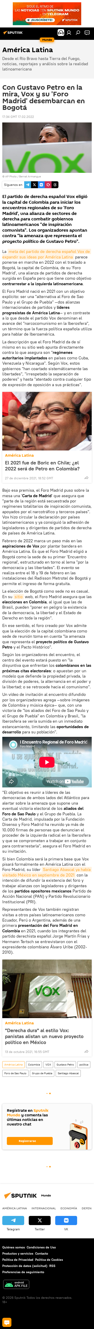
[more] (86, 477)
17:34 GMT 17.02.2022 (18, 117)
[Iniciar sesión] (68, 32)
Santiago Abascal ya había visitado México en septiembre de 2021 (47, 872)
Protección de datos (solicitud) (24, 1266)
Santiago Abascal (68, 1073)
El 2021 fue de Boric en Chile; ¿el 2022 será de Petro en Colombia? (42, 466)
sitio (19, 596)
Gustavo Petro (65, 1064)
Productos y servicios (17, 1253)
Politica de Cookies (49, 1260)
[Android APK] (16, 1285)
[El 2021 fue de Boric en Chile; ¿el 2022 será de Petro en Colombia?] (47, 421)
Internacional (43, 1208)
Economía (68, 1208)
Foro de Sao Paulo (15, 1073)
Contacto (41, 1253)
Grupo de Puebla (42, 1073)
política (83, 1064)
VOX (48, 1064)
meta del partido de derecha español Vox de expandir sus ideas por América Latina (46, 254)
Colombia (34, 1064)
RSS (52, 1266)
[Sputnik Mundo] (13, 34)
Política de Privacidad (17, 1260)
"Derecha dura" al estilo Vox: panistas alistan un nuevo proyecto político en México (44, 1036)
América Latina (19, 455)
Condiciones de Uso (41, 1247)
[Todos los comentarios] (6, 1322)
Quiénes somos (13, 1247)
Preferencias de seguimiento (23, 1272)
